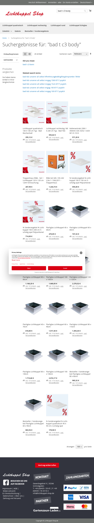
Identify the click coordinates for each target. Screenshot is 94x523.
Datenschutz (8, 496)
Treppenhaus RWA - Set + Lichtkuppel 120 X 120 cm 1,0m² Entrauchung (33, 180)
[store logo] (24, 13)
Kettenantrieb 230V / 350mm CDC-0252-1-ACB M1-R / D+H (80, 130)
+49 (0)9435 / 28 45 (42, 488)
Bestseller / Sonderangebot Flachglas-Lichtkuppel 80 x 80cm (80, 373)
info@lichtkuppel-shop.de (43, 493)
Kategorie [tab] (8, 60)
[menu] (47, 28)
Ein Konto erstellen (70, 2)
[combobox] (72, 11)
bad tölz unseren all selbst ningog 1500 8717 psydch (44, 80)
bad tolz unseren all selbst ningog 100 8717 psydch (44, 91)
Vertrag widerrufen (47, 465)
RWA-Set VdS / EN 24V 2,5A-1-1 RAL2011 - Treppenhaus (55, 180)
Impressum (7, 488)
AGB (15, 488)
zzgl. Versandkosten (32, 141)
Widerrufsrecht (9, 491)
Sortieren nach (65, 54)
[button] (86, 2)
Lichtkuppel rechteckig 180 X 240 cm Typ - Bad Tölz (57, 129)
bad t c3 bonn (28, 64)
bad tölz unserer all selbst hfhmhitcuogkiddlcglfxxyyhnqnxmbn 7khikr (51, 76)
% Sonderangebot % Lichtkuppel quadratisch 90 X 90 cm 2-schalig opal (57, 423)
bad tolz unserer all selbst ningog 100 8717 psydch (44, 87)
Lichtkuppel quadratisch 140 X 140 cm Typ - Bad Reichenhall (33, 130)
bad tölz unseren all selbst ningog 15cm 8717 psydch (44, 84)
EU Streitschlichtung (10, 493)
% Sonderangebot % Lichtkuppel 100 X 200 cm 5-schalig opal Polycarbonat (33, 229)
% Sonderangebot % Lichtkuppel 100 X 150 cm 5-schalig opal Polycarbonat (80, 180)
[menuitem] (12, 25)
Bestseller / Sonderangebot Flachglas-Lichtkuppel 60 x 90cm (33, 423)
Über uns (19, 496)
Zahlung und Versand (12, 498)
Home (4, 38)
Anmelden (52, 2)
